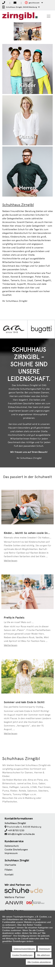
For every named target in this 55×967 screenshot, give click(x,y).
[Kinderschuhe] (27, 68)
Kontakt (9, 874)
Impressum (11, 853)
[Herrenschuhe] (27, 171)
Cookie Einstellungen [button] (16, 849)
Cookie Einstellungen (22, 955)
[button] (34, 2)
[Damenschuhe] (27, 120)
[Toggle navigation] (48, 16)
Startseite (10, 864)
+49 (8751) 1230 (15, 830)
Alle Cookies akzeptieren (39, 962)
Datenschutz (12, 845)
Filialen (8, 869)
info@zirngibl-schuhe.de (21, 834)
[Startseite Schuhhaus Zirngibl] (20, 16)
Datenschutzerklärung (24, 948)
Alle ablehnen (43, 955)
